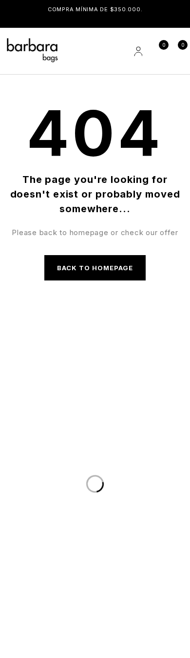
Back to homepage (95, 268)
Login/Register (137, 51)
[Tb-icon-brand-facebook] (17, 606)
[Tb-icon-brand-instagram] (50, 606)
